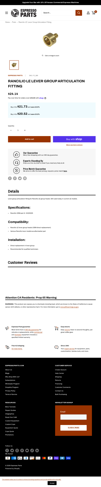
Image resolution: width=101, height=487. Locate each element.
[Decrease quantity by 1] (11, 130)
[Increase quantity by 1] (25, 130)
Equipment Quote (11, 428)
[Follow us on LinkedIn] (37, 450)
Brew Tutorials (10, 407)
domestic (18, 335)
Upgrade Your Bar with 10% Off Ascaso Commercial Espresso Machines (50, 2)
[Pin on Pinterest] (15, 178)
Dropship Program (11, 387)
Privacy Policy (10, 391)
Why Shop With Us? (12, 377)
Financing (58, 384)
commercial (38, 332)
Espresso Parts (15, 75)
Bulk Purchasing (61, 394)
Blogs (7, 373)
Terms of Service (11, 394)
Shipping (58, 377)
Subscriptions (10, 380)
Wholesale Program (12, 384)
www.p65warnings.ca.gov (69, 307)
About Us (8, 370)
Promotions (9, 435)
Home (7, 22)
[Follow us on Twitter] (12, 450)
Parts (14, 22)
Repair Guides (10, 410)
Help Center (59, 373)
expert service (69, 349)
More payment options (74, 145)
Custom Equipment (12, 421)
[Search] (78, 13)
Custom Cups (10, 424)
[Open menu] (6, 13)
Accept (52, 483)
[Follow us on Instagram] (17, 450)
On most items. (17, 349)
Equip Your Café (11, 417)
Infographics (9, 414)
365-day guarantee (32, 330)
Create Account (60, 370)
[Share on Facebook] (10, 178)
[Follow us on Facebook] (7, 450)
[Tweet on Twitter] (20, 178)
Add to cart (29, 139)
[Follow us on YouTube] (27, 450)
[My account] (88, 12)
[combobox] (58, 13)
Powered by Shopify (12, 468)
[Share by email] (25, 178)
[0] (93, 12)
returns (67, 330)
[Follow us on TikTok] (32, 450)
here (65, 171)
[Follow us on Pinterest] (22, 450)
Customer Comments (62, 387)
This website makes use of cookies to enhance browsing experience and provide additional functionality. (31, 479)
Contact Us (59, 391)
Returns (58, 380)
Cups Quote (9, 431)
